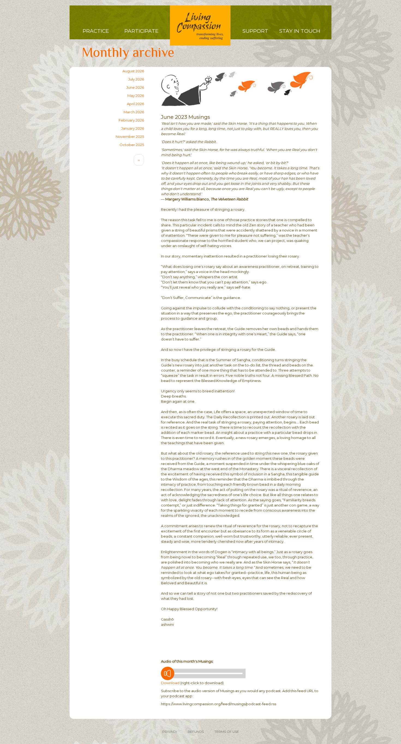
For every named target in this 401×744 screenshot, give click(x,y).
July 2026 (136, 79)
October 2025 (131, 145)
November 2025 (130, 136)
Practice (96, 31)
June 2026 (135, 87)
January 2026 (132, 128)
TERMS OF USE (226, 732)
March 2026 (134, 112)
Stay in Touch (299, 31)
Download (170, 683)
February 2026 (131, 120)
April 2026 (135, 104)
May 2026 (135, 95)
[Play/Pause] (167, 673)
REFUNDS (196, 732)
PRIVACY (169, 732)
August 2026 (133, 71)
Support (255, 31)
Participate (141, 31)
